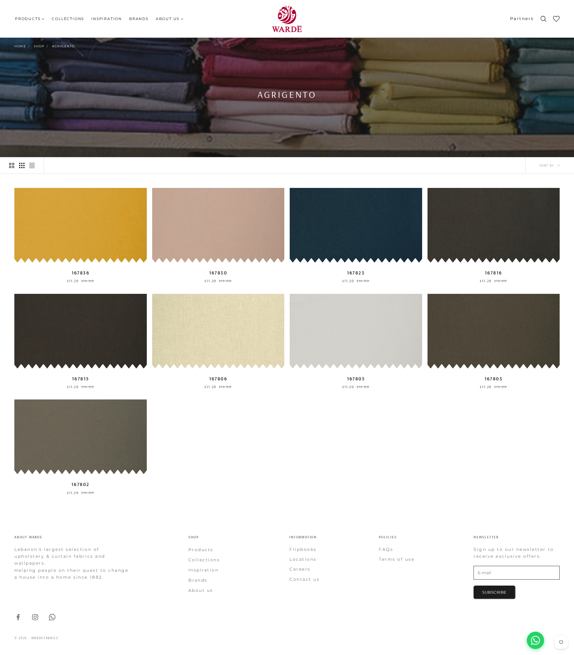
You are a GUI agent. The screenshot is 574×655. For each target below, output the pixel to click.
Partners (522, 18)
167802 (80, 484)
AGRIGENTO (63, 46)
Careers (300, 569)
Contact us (304, 579)
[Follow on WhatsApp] (52, 617)
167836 (80, 273)
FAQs (386, 549)
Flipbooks (303, 549)
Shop (39, 46)
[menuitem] (29, 18)
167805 (356, 379)
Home (20, 46)
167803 (494, 379)
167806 (218, 379)
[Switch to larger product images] (11, 165)
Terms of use (396, 559)
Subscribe (494, 592)
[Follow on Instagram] (35, 617)
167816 (493, 273)
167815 (80, 379)
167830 (218, 273)
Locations (303, 559)
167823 (356, 273)
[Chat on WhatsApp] (535, 640)
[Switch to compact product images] (32, 165)
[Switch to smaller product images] (22, 165)
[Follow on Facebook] (18, 617)
